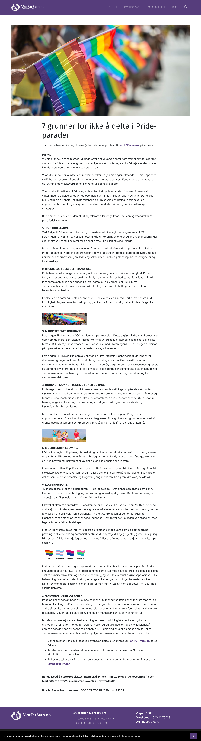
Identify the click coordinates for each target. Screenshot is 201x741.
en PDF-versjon (130, 145)
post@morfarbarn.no (95, 722)
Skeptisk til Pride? (59, 663)
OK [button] (193, 736)
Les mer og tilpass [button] (131, 736)
